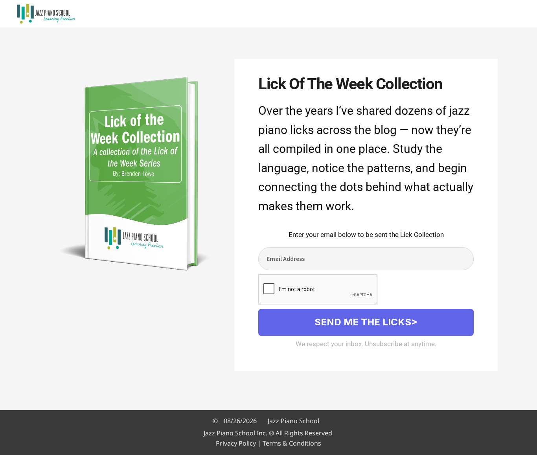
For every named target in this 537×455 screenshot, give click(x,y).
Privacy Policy (236, 443)
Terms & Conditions (292, 443)
